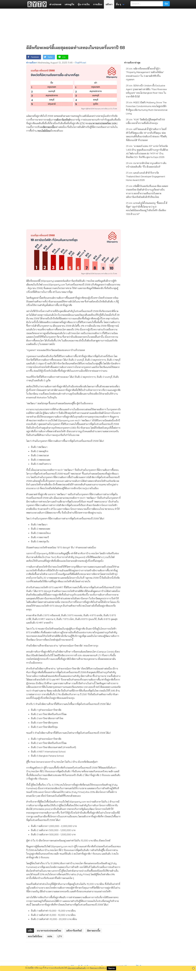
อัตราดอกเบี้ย (49, 126)
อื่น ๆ (118, 4)
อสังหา (109, 4)
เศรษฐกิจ (69, 4)
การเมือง (97, 4)
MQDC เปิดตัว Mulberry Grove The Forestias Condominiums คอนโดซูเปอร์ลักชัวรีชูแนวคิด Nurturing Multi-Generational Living (146, 108)
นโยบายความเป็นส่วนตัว (76, 968)
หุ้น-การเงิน (84, 4)
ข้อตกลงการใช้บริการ (98, 968)
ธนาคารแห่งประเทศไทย (100, 123)
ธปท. (114, 123)
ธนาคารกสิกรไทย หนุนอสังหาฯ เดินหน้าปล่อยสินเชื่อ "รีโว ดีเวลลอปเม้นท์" (146, 165)
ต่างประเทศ (55, 4)
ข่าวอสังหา (31, 62)
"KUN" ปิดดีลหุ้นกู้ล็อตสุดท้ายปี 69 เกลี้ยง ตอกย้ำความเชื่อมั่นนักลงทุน (145, 121)
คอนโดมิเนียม (44, 130)
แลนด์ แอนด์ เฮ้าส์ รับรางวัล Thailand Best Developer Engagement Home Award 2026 (145, 176)
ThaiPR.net (80, 62)
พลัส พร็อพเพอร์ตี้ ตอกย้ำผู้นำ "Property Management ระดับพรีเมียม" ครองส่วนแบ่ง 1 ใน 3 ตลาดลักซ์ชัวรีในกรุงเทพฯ (145, 74)
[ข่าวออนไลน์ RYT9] (36, 4)
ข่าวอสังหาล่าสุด (132, 62)
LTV (82, 123)
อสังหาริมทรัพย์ (63, 119)
